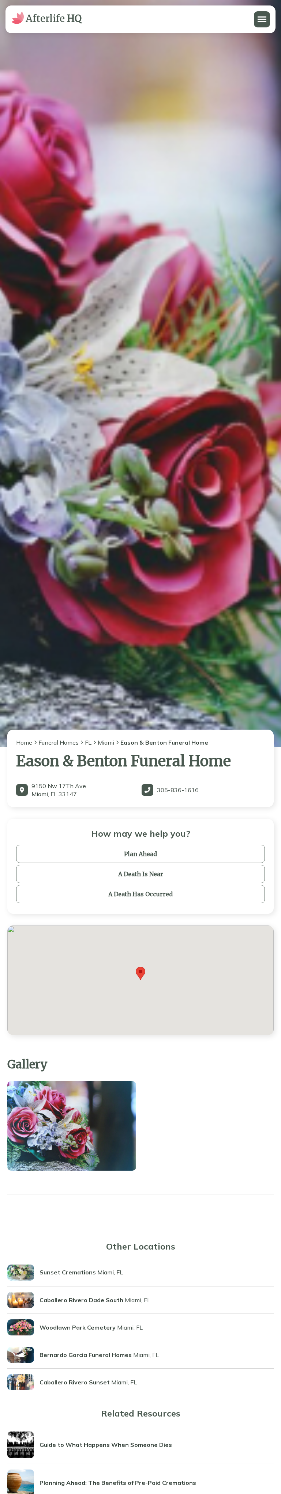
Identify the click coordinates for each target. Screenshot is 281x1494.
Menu (261, 15)
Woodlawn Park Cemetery (78, 1327)
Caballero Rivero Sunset (75, 1382)
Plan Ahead (140, 854)
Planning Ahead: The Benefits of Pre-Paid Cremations (118, 1482)
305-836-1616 (178, 790)
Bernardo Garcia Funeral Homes (86, 1354)
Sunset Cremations (68, 1272)
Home (24, 742)
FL (88, 742)
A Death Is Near (140, 874)
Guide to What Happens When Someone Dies (106, 1444)
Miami (106, 742)
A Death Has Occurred (140, 894)
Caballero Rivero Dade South (81, 1300)
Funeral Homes (58, 742)
